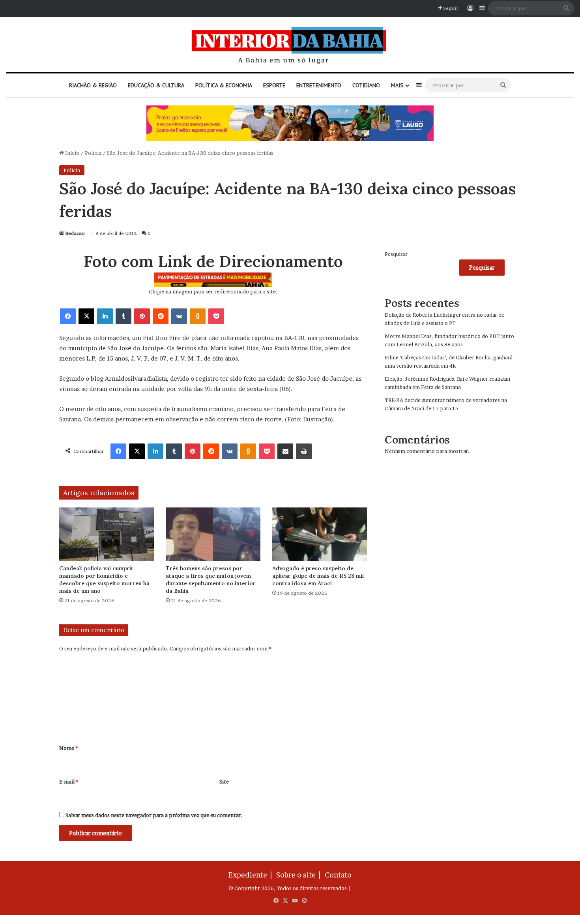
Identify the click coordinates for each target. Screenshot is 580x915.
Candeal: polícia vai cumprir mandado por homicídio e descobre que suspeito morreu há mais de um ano (104, 579)
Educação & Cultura (156, 85)
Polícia (93, 153)
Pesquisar (396, 254)
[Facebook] (68, 316)
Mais (397, 85)
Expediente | (251, 875)
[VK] (179, 316)
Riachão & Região (93, 85)
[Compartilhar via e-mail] (285, 451)
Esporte (274, 85)
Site (224, 781)
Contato (338, 875)
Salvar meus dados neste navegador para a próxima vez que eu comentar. (153, 815)
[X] (86, 316)
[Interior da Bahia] (290, 44)
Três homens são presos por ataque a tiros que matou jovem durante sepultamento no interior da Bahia (211, 579)
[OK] (198, 316)
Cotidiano (366, 85)
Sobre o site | (300, 875)
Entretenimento (318, 85)
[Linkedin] (105, 316)
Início (71, 153)
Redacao (75, 233)
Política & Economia (223, 85)
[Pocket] (216, 316)
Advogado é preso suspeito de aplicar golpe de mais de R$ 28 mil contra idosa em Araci (318, 576)
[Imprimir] (304, 451)
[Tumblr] (123, 316)
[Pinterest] (142, 316)
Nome (68, 748)
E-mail (68, 781)
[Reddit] (160, 316)
